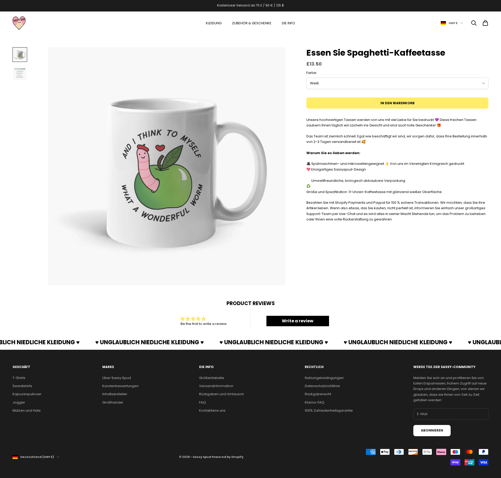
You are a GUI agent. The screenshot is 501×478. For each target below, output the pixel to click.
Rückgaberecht (318, 394)
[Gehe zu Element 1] (20, 54)
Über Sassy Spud (116, 377)
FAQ (202, 402)
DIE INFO (288, 23)
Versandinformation (216, 385)
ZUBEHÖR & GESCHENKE (251, 23)
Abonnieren (432, 430)
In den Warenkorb (397, 103)
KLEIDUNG (214, 23)
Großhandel (112, 402)
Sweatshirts (22, 385)
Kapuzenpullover (27, 394)
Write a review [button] (297, 321)
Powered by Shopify (227, 457)
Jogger (19, 402)
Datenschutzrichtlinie (322, 385)
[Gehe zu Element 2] (20, 73)
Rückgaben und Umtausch (221, 394)
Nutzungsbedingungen (324, 377)
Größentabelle (211, 377)
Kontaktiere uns (212, 410)
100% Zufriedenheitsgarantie (329, 410)
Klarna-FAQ (314, 402)
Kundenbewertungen (120, 385)
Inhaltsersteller (114, 394)
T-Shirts (19, 377)
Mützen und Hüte (27, 410)
